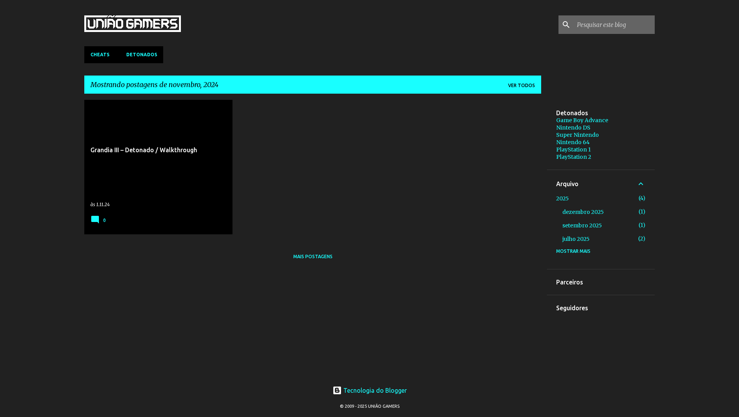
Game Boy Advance (582, 120)
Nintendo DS (573, 127)
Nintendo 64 (573, 142)
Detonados (141, 54)
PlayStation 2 (573, 156)
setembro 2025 (582, 225)
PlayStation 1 (573, 149)
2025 (562, 198)
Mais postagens (313, 256)
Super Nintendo (577, 134)
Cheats (99, 54)
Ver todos (521, 85)
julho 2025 (576, 238)
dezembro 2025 (583, 211)
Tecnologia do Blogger (374, 390)
